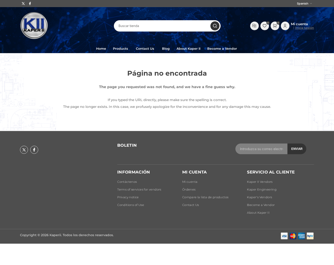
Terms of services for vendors (139, 189)
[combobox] (167, 26)
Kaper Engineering (262, 189)
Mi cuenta (190, 181)
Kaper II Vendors (259, 181)
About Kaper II (258, 212)
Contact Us (190, 205)
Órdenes (189, 189)
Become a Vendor (261, 205)
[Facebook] (29, 3)
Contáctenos (127, 181)
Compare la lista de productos (254, 26)
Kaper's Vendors (259, 197)
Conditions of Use (130, 205)
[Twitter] (23, 3)
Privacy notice (128, 197)
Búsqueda (214, 25)
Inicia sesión (304, 28)
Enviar (296, 149)
